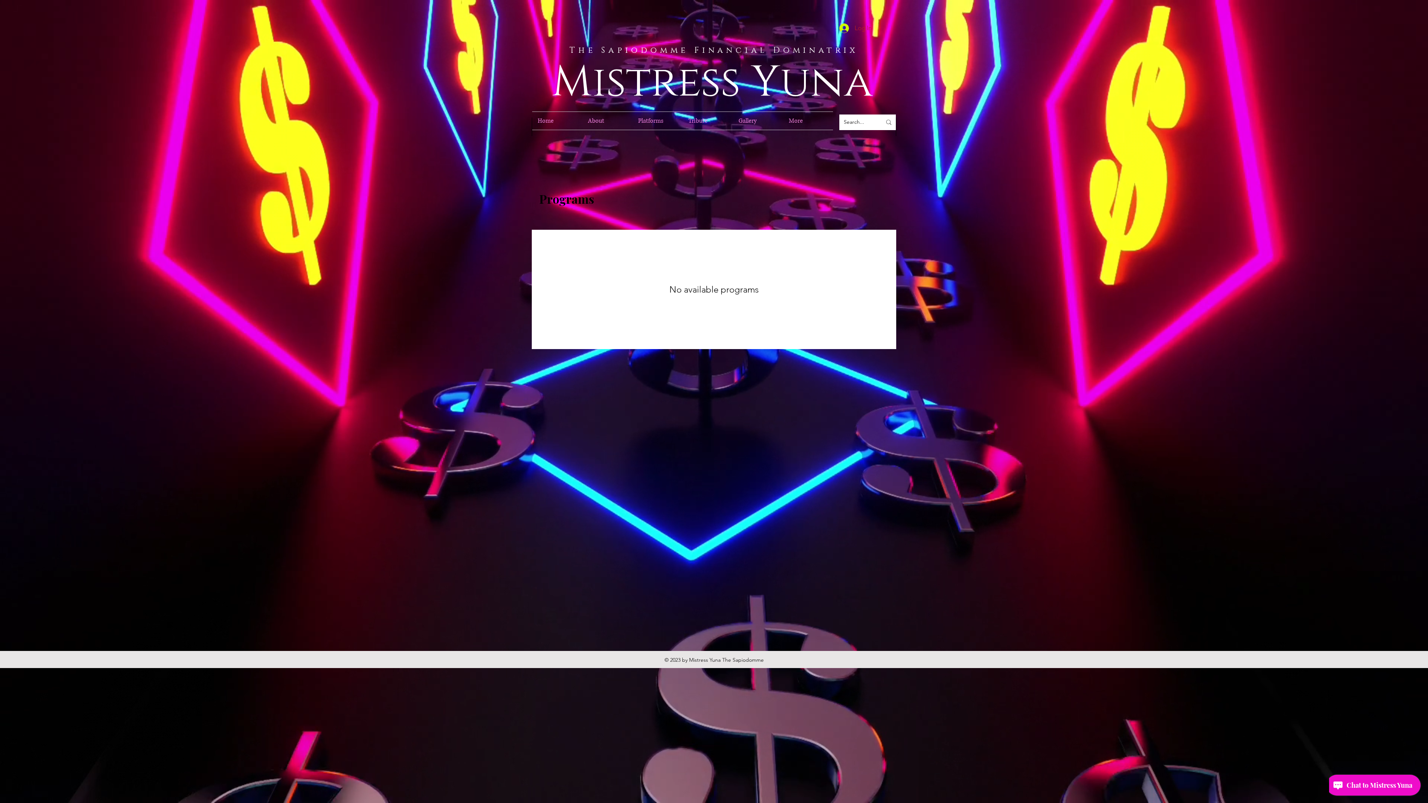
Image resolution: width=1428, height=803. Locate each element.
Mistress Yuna (712, 83)
